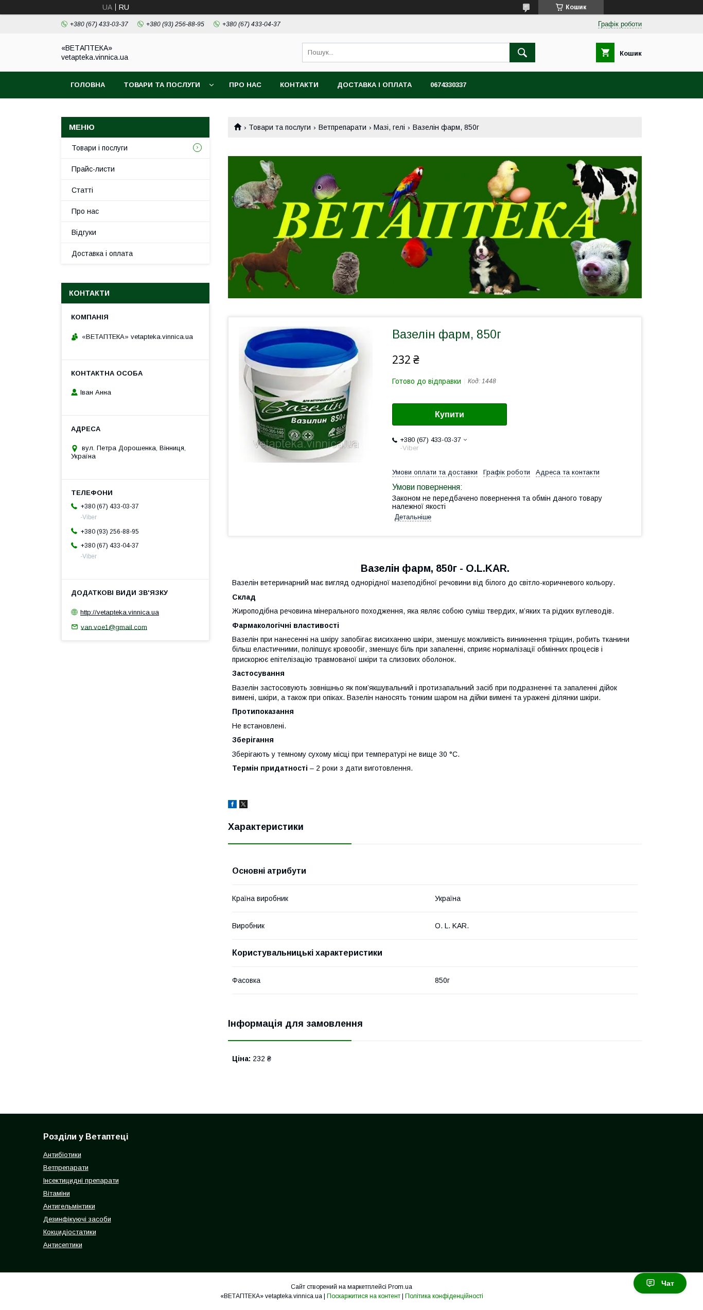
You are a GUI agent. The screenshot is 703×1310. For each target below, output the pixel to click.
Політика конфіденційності (444, 1296)
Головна (88, 85)
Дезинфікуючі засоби (77, 1219)
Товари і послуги (100, 148)
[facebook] (232, 806)
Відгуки (84, 232)
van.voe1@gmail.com (114, 627)
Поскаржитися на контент (363, 1296)
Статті (82, 190)
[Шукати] (522, 52)
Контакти (299, 85)
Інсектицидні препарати (81, 1180)
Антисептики (62, 1245)
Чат (667, 1283)
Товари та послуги (162, 85)
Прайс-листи (93, 169)
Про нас (245, 85)
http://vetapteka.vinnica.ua (119, 612)
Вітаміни (56, 1193)
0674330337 (448, 85)
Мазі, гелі (389, 127)
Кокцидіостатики (69, 1232)
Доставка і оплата (374, 85)
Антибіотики (62, 1155)
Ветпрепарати (342, 127)
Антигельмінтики (69, 1206)
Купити (449, 414)
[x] (243, 806)
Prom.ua (400, 1286)
